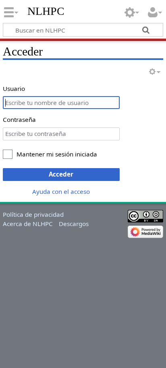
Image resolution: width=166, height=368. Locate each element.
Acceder (61, 174)
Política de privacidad (33, 214)
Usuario (14, 88)
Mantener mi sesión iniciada (57, 154)
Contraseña (19, 119)
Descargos (74, 224)
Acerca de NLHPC (28, 224)
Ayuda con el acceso (61, 191)
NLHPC (45, 11)
